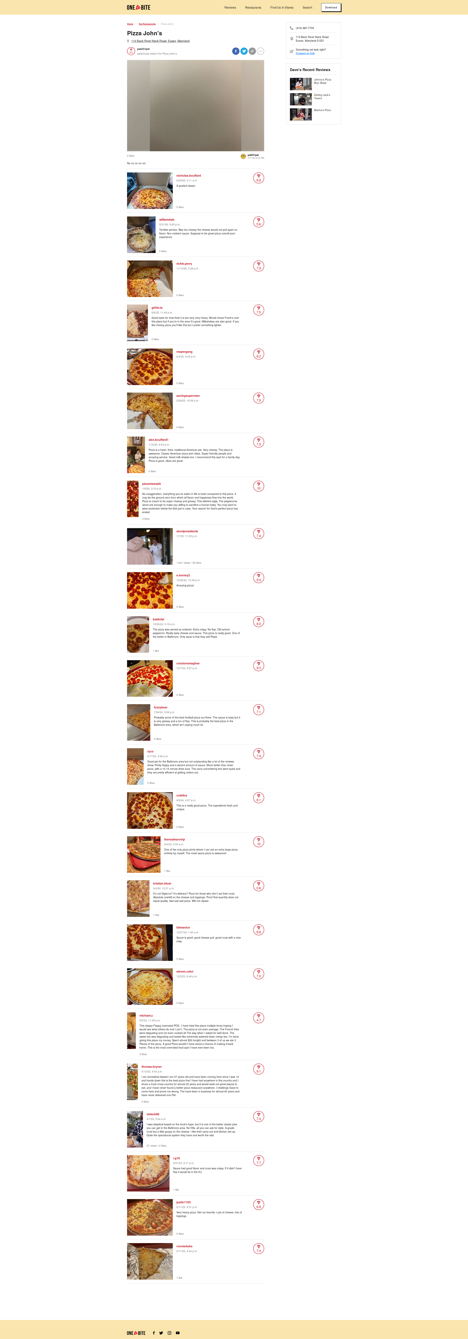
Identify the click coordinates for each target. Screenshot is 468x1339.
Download (331, 7)
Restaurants (253, 7)
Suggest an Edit (305, 53)
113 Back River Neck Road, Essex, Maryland (160, 41)
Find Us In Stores (281, 7)
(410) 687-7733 (305, 28)
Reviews (230, 7)
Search (307, 7)
